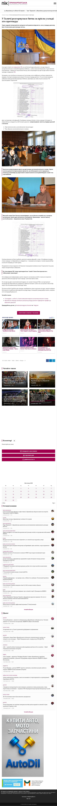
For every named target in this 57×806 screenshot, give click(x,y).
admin (17, 360)
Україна (4, 576)
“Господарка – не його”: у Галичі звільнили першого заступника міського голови (26, 298)
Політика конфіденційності (28, 796)
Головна (3, 15)
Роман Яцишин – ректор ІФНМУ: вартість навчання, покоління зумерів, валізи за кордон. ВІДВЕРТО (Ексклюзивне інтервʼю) (24, 668)
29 (5, 500)
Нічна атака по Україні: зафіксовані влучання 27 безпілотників (19, 604)
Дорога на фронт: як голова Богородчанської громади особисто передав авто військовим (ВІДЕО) (26, 533)
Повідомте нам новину (29, 451)
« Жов (3, 503)
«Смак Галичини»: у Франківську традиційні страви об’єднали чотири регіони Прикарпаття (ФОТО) (24, 559)
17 (21, 494)
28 (51, 497)
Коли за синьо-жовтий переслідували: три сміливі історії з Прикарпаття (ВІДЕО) (24, 591)
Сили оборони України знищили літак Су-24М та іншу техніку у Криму (22, 585)
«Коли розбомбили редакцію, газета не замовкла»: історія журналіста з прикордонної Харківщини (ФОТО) (26, 678)
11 (28, 491)
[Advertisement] (22, 423)
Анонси (5, 645)
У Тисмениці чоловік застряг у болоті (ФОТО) (15, 572)
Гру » (53, 503)
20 (43, 494)
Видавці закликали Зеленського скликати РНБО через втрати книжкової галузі (24, 553)
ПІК (14, 72)
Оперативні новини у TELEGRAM (28, 313)
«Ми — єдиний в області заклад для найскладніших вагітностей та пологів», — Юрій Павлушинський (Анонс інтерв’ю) (25, 647)
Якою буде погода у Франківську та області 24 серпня (40, 381)
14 (51, 491)
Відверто (5, 665)
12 (36, 491)
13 (43, 491)
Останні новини (9, 506)
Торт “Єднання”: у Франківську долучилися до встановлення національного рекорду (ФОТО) (29, 10)
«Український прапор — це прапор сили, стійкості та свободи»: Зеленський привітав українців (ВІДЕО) (25, 578)
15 (5, 494)
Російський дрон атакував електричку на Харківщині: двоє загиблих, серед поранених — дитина (26, 546)
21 (51, 494)
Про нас (28, 798)
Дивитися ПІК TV (29, 459)
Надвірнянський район (8, 564)
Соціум (4, 517)
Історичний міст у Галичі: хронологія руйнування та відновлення (20, 629)
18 (28, 494)
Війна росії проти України (9, 544)
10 (21, 491)
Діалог (5, 613)
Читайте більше (28, 609)
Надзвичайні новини (8, 551)
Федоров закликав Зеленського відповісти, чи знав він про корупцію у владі (23, 539)
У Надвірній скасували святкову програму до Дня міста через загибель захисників (25, 566)
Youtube (29, 305)
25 (28, 497)
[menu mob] (55, 3)
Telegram (35, 305)
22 (5, 497)
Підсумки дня (29, 455)
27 (43, 497)
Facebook (18, 305)
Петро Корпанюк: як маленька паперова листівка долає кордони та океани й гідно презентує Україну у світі (25, 705)
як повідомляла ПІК (17, 67)
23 (13, 497)
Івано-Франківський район (9, 530)
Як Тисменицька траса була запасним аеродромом (16, 696)
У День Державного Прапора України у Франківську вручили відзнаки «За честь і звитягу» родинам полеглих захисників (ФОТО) (24, 597)
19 (36, 494)
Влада (7, 15)
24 (21, 497)
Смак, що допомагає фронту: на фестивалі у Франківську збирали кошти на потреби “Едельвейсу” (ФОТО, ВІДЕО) (25, 512)
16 (13, 494)
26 (36, 497)
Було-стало (6, 627)
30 (13, 500)
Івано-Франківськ (7, 510)
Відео (4, 589)
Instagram (23, 305)
